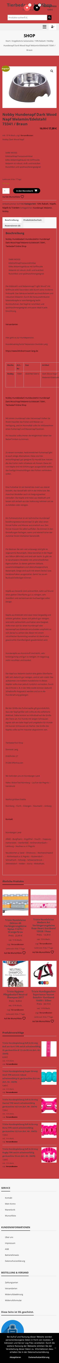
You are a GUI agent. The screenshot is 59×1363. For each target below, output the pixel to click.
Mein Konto (10, 1203)
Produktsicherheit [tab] (32, 220)
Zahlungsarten (11, 1282)
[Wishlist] (27, 7)
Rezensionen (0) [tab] (12, 225)
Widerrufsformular (13, 1300)
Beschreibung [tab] (11, 220)
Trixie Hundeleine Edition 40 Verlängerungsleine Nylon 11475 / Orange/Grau (15, 925)
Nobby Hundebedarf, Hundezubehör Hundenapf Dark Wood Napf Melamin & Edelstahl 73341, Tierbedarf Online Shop (28, 243)
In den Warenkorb (24, 190)
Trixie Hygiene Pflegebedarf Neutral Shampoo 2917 (15, 994)
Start (8, 41)
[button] (52, 71)
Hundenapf (38, 207)
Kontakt (9, 819)
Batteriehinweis (12, 1255)
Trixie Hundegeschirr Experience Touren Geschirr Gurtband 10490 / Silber (44, 996)
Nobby (5, 211)
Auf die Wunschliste (11, 196)
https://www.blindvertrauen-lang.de (22, 350)
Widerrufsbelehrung (14, 1294)
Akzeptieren (15, 1357)
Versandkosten (27, 135)
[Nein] (55, 1348)
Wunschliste (10, 1215)
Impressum (10, 1243)
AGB (7, 1249)
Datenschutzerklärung (15, 1261)
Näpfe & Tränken (11, 207)
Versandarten (12, 324)
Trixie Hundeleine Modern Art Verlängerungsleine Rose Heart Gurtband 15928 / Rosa (43, 925)
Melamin (48, 207)
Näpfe (53, 203)
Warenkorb (10, 1209)
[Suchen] (49, 17)
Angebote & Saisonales (22, 41)
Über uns (9, 1237)
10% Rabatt (40, 41)
